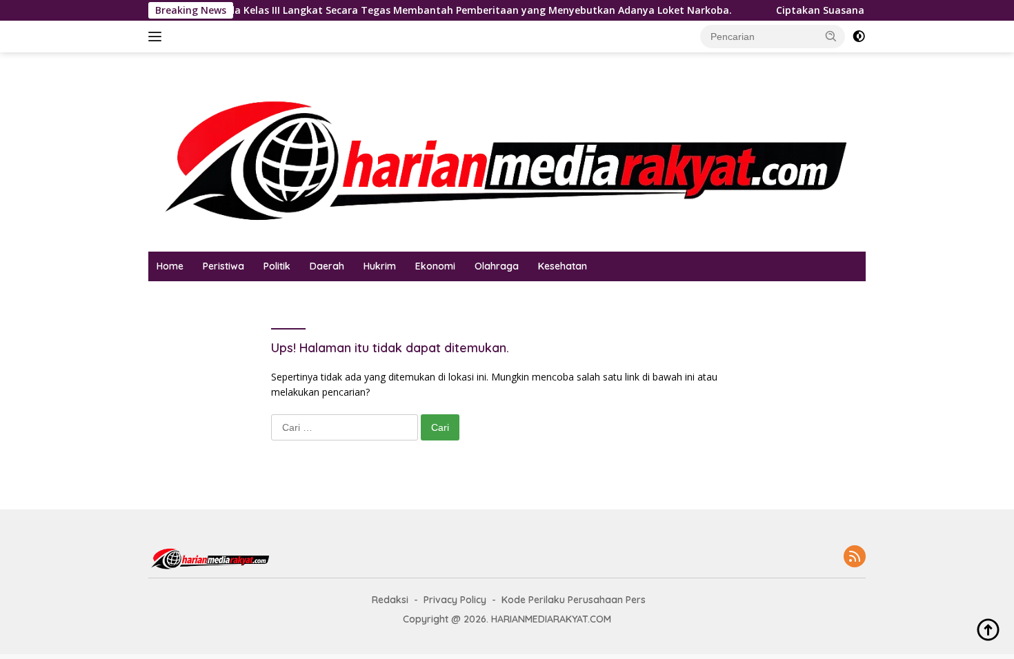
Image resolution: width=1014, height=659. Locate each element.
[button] (831, 36)
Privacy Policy (455, 600)
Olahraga (497, 266)
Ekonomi (435, 266)
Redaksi (390, 600)
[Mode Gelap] (859, 36)
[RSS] (855, 557)
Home (170, 266)
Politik (277, 266)
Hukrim (380, 266)
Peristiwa (223, 266)
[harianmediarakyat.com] (507, 150)
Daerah (327, 266)
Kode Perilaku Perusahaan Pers (573, 600)
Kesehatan (562, 266)
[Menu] (157, 36)
